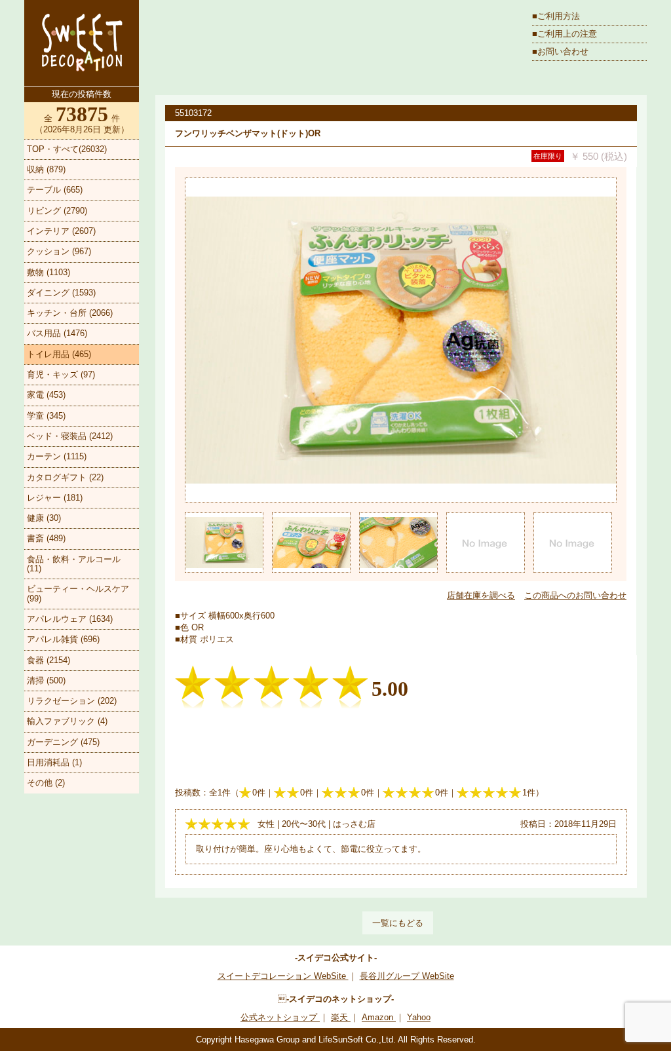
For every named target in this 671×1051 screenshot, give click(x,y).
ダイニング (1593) (61, 292)
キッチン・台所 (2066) (70, 313)
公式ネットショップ (280, 1017)
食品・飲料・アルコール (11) (74, 563)
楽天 (341, 1017)
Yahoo (419, 1017)
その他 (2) (46, 783)
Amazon (379, 1017)
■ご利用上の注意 (564, 34)
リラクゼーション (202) (72, 701)
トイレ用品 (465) (59, 354)
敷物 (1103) (48, 272)
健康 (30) (44, 518)
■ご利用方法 (556, 16)
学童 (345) (46, 416)
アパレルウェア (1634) (70, 619)
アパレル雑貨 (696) (63, 639)
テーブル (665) (55, 190)
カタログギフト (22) (65, 477)
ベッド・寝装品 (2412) (70, 436)
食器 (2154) (48, 660)
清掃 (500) (46, 680)
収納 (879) (46, 169)
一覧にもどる (397, 923)
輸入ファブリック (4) (67, 721)
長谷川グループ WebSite (407, 976)
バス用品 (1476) (57, 333)
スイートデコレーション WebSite (283, 976)
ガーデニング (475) (63, 742)
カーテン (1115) (56, 456)
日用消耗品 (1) (54, 762)
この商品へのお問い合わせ (575, 595)
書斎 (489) (46, 538)
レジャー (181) (55, 498)
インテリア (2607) (61, 231)
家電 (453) (46, 395)
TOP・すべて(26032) (67, 149)
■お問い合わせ (560, 51)
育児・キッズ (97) (61, 374)
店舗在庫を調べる (481, 595)
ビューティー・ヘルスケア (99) (78, 593)
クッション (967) (59, 251)
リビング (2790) (57, 211)
